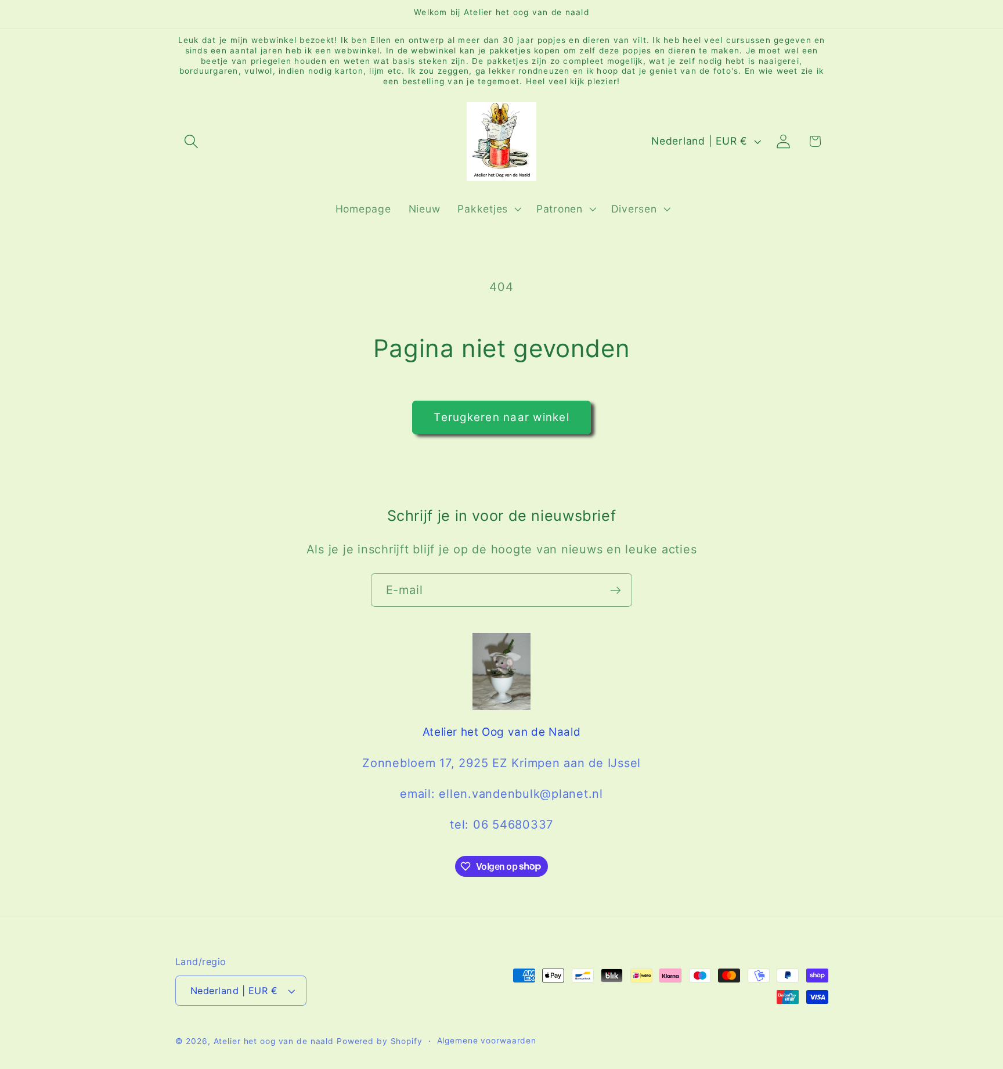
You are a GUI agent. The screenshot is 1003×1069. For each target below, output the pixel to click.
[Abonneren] (616, 590)
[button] (191, 141)
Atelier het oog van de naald (274, 1041)
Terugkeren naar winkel (501, 417)
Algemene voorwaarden (487, 1041)
